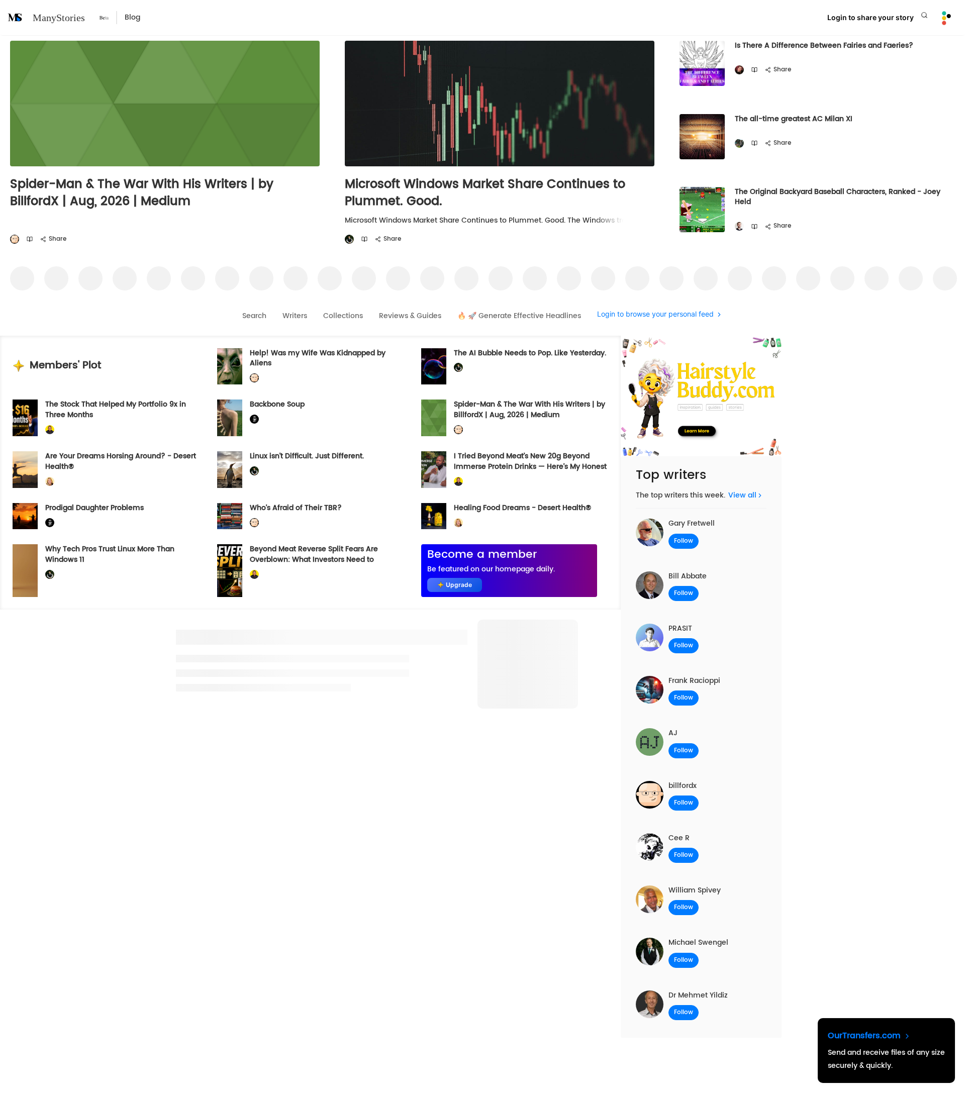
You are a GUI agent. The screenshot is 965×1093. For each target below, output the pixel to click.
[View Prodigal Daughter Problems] (25, 516)
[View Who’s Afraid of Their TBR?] (229, 516)
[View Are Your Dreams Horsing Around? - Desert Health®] (25, 469)
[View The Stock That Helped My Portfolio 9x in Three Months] (25, 418)
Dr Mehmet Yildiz (698, 995)
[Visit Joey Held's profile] (739, 226)
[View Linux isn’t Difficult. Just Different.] (229, 469)
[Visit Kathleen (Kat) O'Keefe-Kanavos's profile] (49, 481)
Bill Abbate (687, 576)
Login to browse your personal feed (655, 314)
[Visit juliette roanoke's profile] (254, 419)
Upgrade (459, 584)
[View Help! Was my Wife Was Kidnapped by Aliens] (229, 366)
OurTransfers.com (865, 1035)
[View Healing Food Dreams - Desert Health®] (433, 516)
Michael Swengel (698, 942)
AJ (673, 733)
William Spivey (694, 890)
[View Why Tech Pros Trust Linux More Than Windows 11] (25, 570)
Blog (132, 17)
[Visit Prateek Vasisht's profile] (739, 143)
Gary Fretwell (691, 523)
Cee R (679, 838)
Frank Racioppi (694, 680)
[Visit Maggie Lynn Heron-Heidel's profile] (739, 70)
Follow (683, 541)
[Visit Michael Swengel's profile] (349, 239)
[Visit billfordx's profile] (14, 239)
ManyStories (59, 17)
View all (742, 495)
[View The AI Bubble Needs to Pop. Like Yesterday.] (433, 366)
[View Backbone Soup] (229, 418)
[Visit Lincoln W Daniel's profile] (49, 430)
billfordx (682, 785)
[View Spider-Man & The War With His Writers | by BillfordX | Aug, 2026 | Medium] (433, 418)
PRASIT (680, 628)
